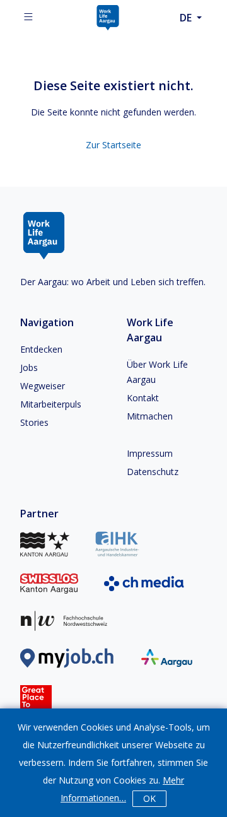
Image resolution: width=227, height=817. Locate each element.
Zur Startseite (113, 145)
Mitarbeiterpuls (50, 404)
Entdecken (41, 349)
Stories (34, 422)
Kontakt (143, 398)
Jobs (29, 367)
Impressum (150, 453)
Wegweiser (42, 386)
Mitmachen (150, 416)
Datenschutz (152, 472)
